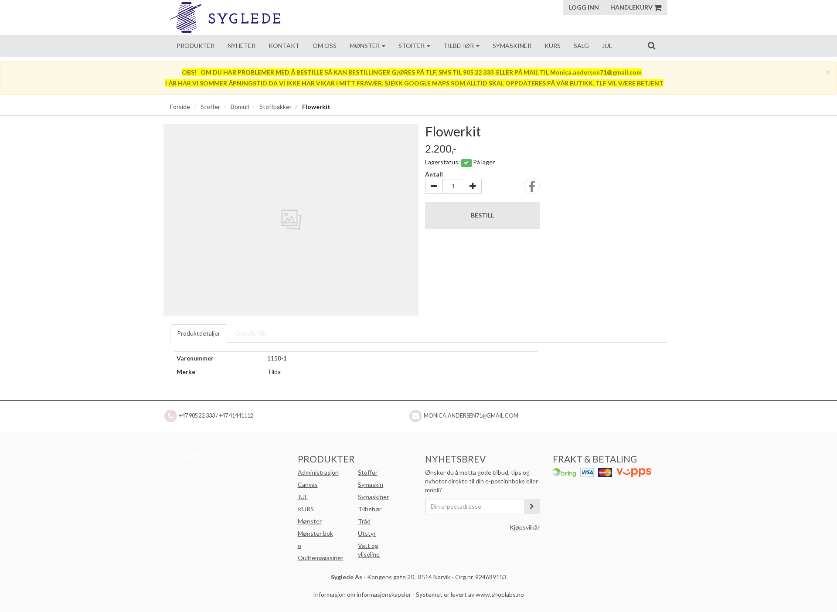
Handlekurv (632, 7)
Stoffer (412, 45)
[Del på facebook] (532, 189)
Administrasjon (318, 472)
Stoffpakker (275, 106)
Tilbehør (459, 45)
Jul (607, 45)
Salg (581, 45)
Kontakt (284, 45)
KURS (306, 509)
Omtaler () (250, 333)
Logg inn (584, 7)
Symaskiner (512, 45)
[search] (651, 45)
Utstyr (367, 533)
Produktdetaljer (198, 333)
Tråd (364, 521)
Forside (180, 106)
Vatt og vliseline (369, 550)
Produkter (195, 45)
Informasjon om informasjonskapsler (362, 594)
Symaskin (370, 484)
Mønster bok (315, 533)
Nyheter (241, 45)
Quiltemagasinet (321, 557)
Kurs (552, 45)
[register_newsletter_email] (532, 506)
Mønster (365, 45)
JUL (303, 496)
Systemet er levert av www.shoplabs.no (470, 594)
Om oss (325, 45)
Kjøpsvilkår (525, 527)
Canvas (308, 484)
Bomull (240, 106)
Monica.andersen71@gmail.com (471, 415)
